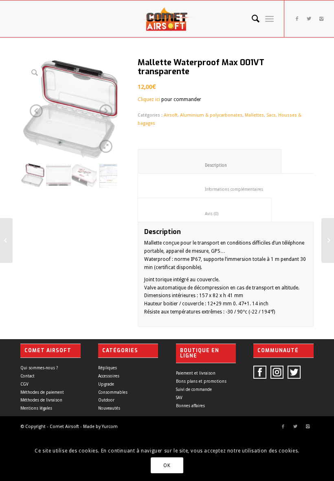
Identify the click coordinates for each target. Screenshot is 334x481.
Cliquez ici (149, 99)
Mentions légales (36, 408)
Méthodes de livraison (41, 400)
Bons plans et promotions (201, 381)
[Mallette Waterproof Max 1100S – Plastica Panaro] (6, 240)
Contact (27, 376)
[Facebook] (297, 19)
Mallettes (254, 115)
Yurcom (110, 426)
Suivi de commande (194, 389)
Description (209, 165)
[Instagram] (321, 19)
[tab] (209, 161)
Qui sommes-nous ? (39, 368)
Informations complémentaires (229, 189)
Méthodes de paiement (42, 392)
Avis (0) (205, 214)
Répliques (107, 368)
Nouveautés (109, 408)
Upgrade (106, 384)
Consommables (112, 392)
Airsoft (171, 115)
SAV (179, 397)
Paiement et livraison (195, 373)
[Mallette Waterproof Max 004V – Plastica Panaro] (327, 240)
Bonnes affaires (190, 406)
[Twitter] (309, 19)
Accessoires (108, 376)
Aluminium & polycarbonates (211, 115)
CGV (24, 384)
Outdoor (106, 400)
